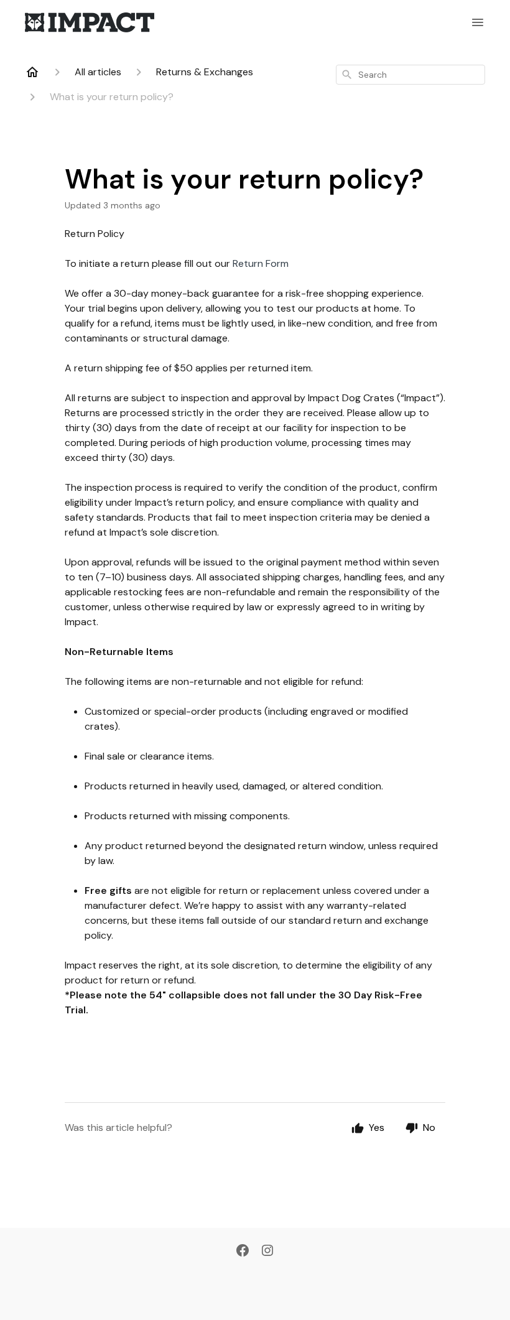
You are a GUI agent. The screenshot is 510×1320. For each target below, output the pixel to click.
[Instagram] (267, 1251)
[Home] (32, 72)
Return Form (261, 263)
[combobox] (410, 75)
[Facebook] (242, 1251)
